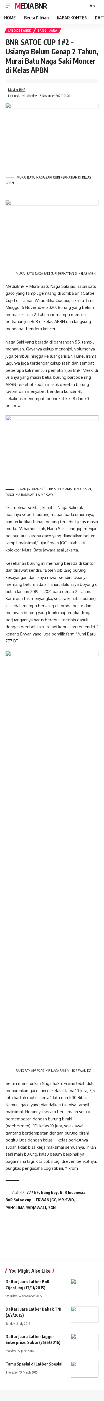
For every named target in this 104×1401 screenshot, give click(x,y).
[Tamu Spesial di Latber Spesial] (84, 1369)
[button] (10, 6)
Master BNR (17, 90)
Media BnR (31, 5)
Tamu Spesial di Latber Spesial (34, 1363)
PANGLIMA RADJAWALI (26, 1207)
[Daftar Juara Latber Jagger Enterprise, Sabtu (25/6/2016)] (84, 1342)
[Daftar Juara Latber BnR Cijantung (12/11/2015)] (84, 1287)
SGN (52, 1207)
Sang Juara (47, 30)
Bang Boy (49, 1192)
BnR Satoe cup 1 (20, 1199)
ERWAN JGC (46, 1199)
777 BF (33, 1192)
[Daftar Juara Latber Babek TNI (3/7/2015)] (84, 1314)
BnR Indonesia (72, 1192)
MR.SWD (66, 1199)
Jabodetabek (19, 30)
